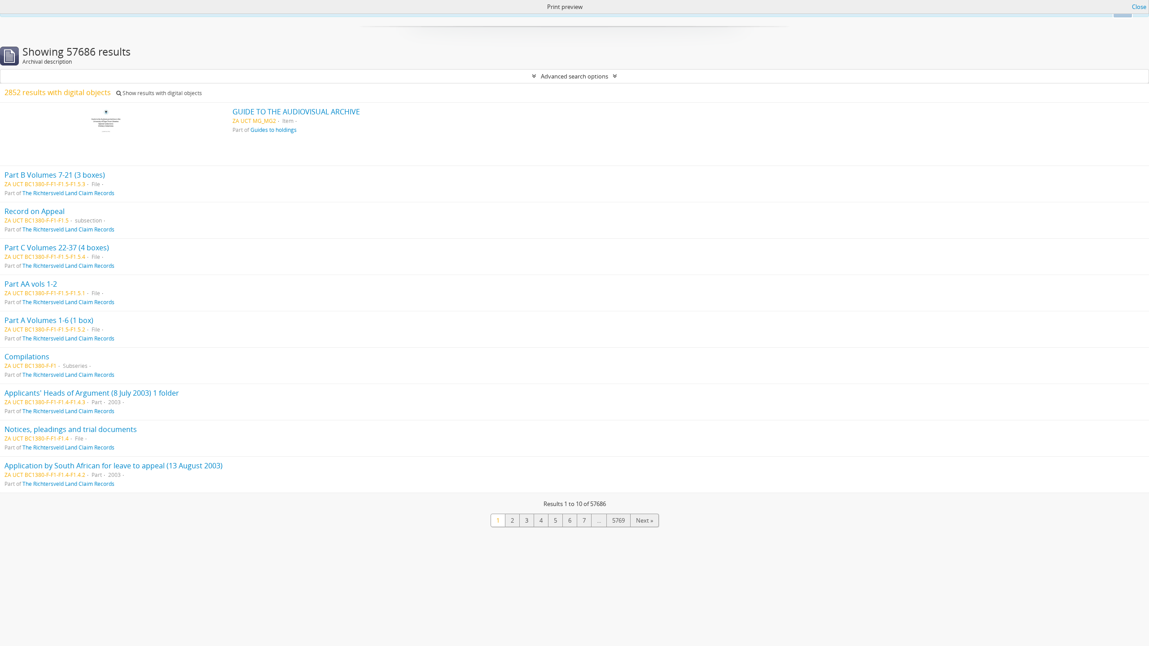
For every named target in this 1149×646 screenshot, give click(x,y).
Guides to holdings (273, 129)
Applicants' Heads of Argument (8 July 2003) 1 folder (91, 393)
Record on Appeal (34, 211)
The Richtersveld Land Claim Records (68, 192)
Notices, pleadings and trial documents (70, 429)
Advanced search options (574, 76)
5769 (618, 520)
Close (1139, 7)
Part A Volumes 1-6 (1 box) (48, 320)
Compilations (26, 357)
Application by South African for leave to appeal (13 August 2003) (113, 466)
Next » (644, 520)
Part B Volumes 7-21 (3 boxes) (54, 175)
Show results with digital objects (161, 93)
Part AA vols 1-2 (30, 284)
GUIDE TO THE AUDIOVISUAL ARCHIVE (296, 112)
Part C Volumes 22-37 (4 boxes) (56, 248)
